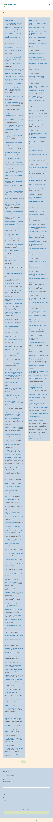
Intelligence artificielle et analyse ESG (37, 184)
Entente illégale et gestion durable (36, 197)
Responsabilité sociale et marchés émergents (38, 407)
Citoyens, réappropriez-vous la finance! (37, 188)
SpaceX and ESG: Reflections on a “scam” (38, 23)
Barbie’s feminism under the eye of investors (38, 154)
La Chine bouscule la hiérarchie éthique (37, 349)
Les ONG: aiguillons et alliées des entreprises (38, 298)
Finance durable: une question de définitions (38, 129)
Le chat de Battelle (33, 291)
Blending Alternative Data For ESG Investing (14, 299)
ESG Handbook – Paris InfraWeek (11, 467)
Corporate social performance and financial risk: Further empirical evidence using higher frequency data (14, 245)
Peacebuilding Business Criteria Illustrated (38, 311)
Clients (4, 794)
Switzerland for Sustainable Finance (12, 512)
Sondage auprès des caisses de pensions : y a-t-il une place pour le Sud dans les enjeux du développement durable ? (38, 415)
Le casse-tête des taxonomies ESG (36, 244)
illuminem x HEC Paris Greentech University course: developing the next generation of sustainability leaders (13, 75)
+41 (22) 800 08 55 (8, 779)
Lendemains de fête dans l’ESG (35, 116)
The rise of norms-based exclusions (36, 71)
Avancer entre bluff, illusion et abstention (37, 261)
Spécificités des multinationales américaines (38, 334)
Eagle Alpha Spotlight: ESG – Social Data (13, 294)
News (4, 797)
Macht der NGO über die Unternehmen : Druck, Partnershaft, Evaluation (38, 396)
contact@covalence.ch (9, 781)
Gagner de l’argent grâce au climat (12, 543)
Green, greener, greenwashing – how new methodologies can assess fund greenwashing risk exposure (14, 137)
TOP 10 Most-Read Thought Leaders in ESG (14, 41)
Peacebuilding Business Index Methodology (38, 306)
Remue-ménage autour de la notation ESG (38, 150)
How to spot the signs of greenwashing (12, 158)
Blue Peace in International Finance (12, 535)
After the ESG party (33, 113)
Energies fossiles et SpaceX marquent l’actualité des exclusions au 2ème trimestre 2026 (38, 39)
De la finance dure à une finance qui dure (13, 477)
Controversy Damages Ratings (11, 754)
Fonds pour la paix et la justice (11, 588)
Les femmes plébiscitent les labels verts (13, 434)
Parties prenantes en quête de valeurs (37, 252)
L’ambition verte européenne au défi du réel (38, 163)
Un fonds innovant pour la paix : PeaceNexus (14, 615)
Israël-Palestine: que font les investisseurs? (38, 86)
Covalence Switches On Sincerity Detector (13, 181)
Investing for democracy (34, 100)
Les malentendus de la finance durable (37, 124)
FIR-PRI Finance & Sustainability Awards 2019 (14, 504)
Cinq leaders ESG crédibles (35, 146)
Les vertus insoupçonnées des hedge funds (38, 278)
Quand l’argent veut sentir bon (11, 573)
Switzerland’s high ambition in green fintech (13, 326)
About (4, 786)
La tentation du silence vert (34, 180)
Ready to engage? (8, 483)
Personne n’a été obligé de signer (11, 683)
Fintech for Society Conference (11, 256)
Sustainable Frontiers (9, 652)
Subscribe (26, 812)
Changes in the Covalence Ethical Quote (13, 692)
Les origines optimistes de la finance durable (38, 265)
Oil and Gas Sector (33, 358)
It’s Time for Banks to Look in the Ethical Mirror (14, 635)
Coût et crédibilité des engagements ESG (37, 257)
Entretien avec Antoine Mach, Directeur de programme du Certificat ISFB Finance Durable (13, 89)
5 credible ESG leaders (34, 141)
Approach (5, 791)
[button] (49, 4)
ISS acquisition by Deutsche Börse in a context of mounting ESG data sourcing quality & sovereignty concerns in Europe (14, 396)
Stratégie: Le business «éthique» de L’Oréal (13, 734)
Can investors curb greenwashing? (12, 108)
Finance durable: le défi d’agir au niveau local (38, 67)
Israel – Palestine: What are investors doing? (38, 82)
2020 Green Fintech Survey (10, 444)
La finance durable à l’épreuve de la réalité (38, 133)
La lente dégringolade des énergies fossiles (13, 472)
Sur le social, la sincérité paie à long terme (38, 231)
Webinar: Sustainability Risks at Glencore (13, 598)
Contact (4, 800)
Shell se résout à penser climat (11, 563)
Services (4, 788)
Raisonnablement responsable (11, 713)
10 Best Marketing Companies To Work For (13, 675)
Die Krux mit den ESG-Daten (10, 185)
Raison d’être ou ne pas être (35, 175)
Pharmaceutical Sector (42, 358)
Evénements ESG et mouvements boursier (38, 294)
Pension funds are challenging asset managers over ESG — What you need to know (37, 92)
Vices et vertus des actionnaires (35, 403)
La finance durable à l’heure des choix (37, 205)
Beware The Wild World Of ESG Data (12, 217)
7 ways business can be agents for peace (13, 526)
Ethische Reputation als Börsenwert (36, 365)
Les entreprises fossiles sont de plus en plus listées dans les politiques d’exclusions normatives (14, 38)
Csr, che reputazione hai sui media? (12, 744)
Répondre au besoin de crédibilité (11, 490)
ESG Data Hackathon (9, 322)
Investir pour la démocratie (34, 104)
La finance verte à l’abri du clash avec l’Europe (14, 330)
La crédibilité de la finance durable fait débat (38, 269)
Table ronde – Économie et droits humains (13, 567)
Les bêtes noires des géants (10, 522)
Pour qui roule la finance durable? (36, 214)
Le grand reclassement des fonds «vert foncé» (14, 166)
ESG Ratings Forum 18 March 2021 (12, 363)
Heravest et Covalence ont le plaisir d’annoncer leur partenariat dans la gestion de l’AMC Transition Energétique (14, 191)
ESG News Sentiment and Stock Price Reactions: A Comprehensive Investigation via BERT (14, 96)
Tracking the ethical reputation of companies (38, 342)
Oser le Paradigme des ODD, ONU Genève (38, 302)
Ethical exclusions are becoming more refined (38, 49)
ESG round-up (7, 148)
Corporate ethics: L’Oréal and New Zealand (13, 656)
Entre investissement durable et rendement (38, 315)
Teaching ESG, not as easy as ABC (12, 279)
